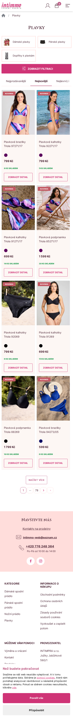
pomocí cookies (46, 677)
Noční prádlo (12, 613)
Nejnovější (41, 81)
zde (14, 687)
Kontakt (9, 657)
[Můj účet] (47, 5)
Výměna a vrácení (15, 650)
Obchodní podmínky (52, 594)
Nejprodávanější (16, 81)
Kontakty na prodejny (37, 528)
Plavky (8, 620)
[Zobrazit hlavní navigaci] (68, 5)
